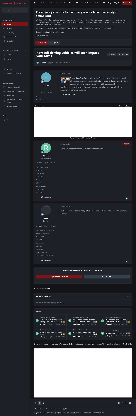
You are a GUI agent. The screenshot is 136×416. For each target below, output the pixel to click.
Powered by (94, 413)
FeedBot (46, 85)
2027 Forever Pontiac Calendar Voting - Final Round (51, 321)
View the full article (68, 94)
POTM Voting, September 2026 (84, 332)
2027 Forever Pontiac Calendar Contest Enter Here (116, 321)
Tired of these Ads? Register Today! (82, 138)
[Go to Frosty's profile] (46, 210)
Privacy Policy (39, 409)
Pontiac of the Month (47, 330)
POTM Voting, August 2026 (115, 333)
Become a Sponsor (125, 106)
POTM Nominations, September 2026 (51, 333)
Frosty (46, 218)
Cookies (58, 409)
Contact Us (49, 409)
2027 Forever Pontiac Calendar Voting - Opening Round (84, 321)
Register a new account (59, 277)
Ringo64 (46, 156)
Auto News (66, 63)
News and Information (47, 317)
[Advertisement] (83, 122)
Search (9, 10)
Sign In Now (106, 277)
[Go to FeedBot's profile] (37, 63)
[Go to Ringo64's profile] (46, 148)
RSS (66, 409)
